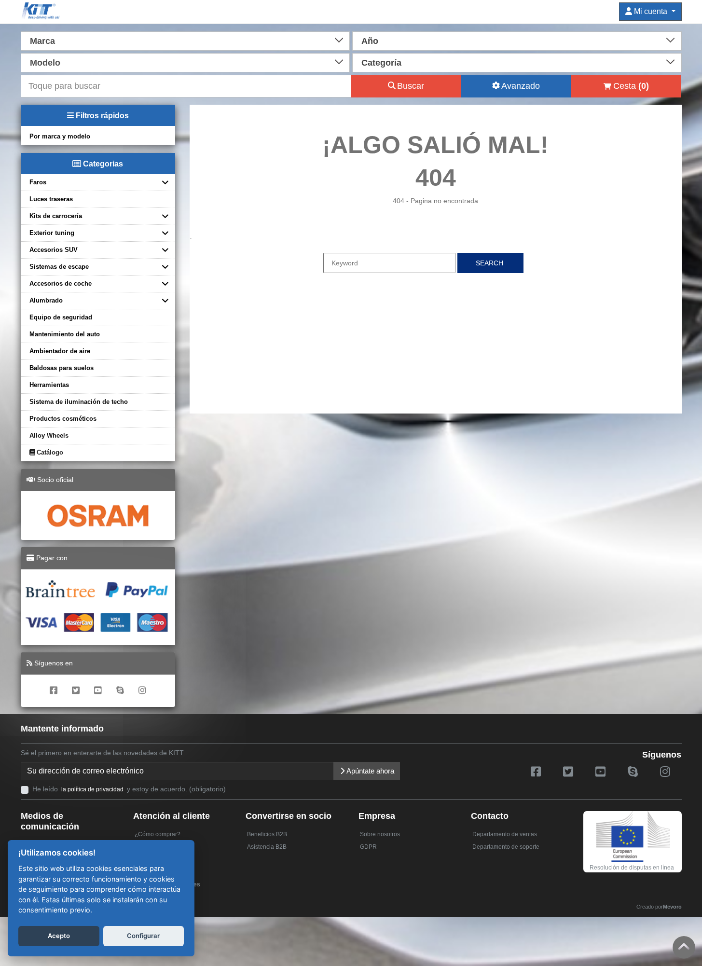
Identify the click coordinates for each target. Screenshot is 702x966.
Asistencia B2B (267, 846)
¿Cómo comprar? (157, 834)
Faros (37, 182)
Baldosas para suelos (61, 368)
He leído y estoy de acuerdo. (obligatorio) (129, 789)
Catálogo (49, 452)
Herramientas (49, 384)
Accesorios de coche (60, 283)
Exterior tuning (51, 232)
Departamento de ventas (504, 834)
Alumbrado (46, 300)
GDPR (368, 846)
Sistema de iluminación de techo (78, 401)
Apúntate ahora (369, 771)
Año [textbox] (369, 41)
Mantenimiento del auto (64, 334)
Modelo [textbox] (45, 63)
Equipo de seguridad (60, 317)
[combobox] (185, 40)
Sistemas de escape (59, 266)
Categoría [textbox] (381, 63)
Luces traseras (51, 199)
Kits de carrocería (55, 216)
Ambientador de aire (59, 351)
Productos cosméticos (62, 418)
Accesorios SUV (53, 249)
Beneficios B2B (267, 834)
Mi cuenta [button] (650, 11)
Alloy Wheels (49, 435)
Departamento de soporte (505, 846)
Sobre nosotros (380, 834)
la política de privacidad (92, 789)
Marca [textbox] (42, 41)
